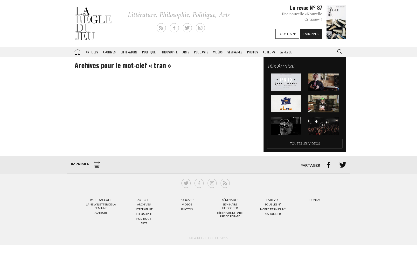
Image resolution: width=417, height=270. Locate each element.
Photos (252, 51)
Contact (316, 200)
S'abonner (311, 34)
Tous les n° (287, 34)
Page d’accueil (101, 200)
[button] (339, 52)
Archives (109, 51)
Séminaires (234, 51)
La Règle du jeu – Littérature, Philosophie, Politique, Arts (77, 51)
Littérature (128, 51)
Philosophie (169, 51)
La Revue (272, 200)
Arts (185, 51)
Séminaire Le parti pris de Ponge (230, 214)
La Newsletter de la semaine (101, 206)
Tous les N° (273, 204)
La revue (286, 51)
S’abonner (273, 214)
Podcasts (201, 51)
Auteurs (269, 51)
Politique (149, 51)
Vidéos (217, 51)
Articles (92, 51)
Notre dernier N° (273, 209)
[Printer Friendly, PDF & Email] (96, 167)
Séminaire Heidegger (230, 206)
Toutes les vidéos (305, 144)
